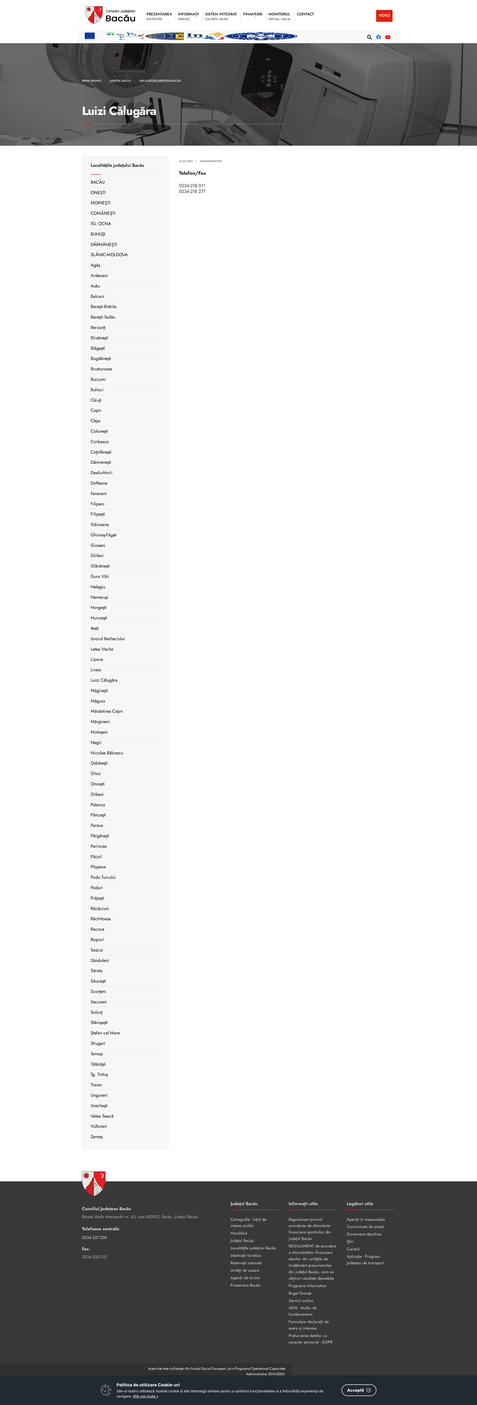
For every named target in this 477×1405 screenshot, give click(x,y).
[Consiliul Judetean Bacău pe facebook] (377, 36)
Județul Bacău (120, 81)
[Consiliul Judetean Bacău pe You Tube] (386, 36)
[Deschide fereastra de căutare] (368, 36)
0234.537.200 (94, 1237)
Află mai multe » (146, 1396)
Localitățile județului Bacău (160, 81)
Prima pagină (91, 81)
